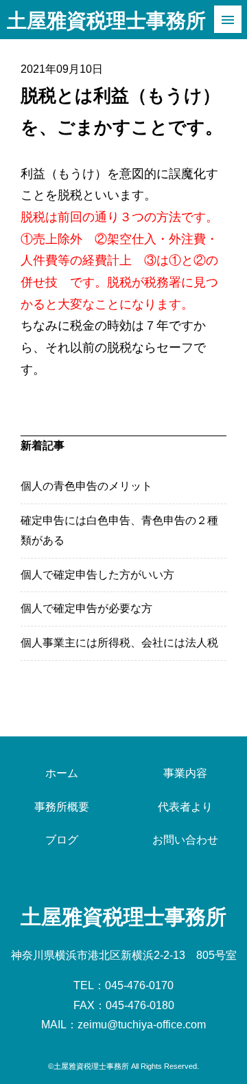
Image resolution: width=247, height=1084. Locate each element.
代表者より (185, 807)
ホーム (61, 773)
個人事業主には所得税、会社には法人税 (119, 642)
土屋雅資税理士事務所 (106, 21)
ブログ (61, 840)
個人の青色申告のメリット (86, 486)
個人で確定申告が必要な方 (86, 608)
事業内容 (185, 773)
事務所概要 (61, 807)
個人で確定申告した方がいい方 (97, 574)
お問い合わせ (185, 840)
